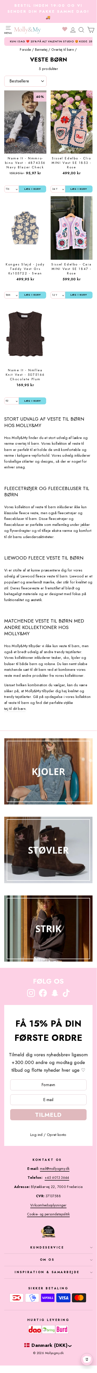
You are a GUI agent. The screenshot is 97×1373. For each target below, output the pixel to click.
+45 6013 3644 (57, 1177)
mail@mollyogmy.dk (54, 1168)
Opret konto (56, 1134)
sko (66, 657)
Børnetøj (41, 49)
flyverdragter (20, 530)
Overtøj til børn (62, 49)
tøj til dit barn (15, 708)
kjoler (75, 657)
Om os (47, 1259)
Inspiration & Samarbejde (47, 1272)
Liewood (77, 576)
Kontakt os (47, 1160)
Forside (25, 49)
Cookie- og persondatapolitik (48, 1214)
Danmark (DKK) (49, 1345)
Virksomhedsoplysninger (48, 1205)
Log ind (36, 1134)
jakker (85, 524)
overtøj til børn (27, 443)
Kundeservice (47, 1247)
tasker (56, 657)
